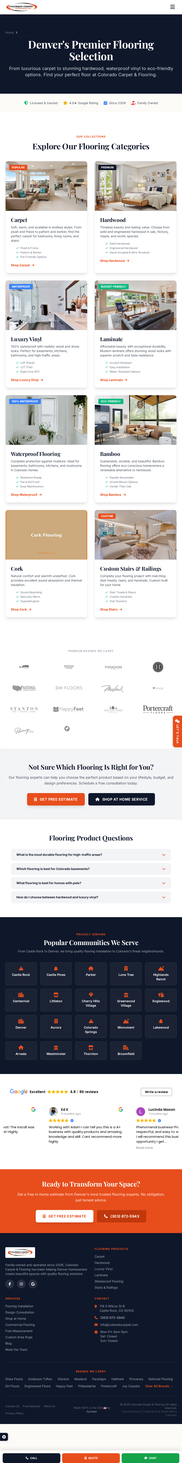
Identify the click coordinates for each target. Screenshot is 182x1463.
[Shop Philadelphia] (113, 709)
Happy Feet (64, 1386)
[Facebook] (9, 1284)
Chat (152, 1458)
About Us (49, 1406)
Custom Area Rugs (18, 1337)
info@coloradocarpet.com (119, 1325)
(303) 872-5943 (124, 1216)
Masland (80, 1379)
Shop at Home (15, 1318)
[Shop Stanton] (24, 709)
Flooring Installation (19, 1306)
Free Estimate (31, 1406)
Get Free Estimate (58, 799)
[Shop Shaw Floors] (24, 667)
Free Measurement (19, 1331)
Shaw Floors (14, 1379)
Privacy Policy (14, 1413)
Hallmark (117, 1379)
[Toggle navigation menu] (172, 7)
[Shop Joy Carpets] (68, 731)
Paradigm (99, 1379)
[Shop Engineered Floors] (158, 688)
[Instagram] (21, 1284)
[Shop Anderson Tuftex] (68, 667)
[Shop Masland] (113, 688)
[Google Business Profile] (32, 1284)
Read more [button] (106, 1148)
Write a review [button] (156, 1092)
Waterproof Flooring (109, 1281)
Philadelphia (87, 1386)
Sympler (92, 1411)
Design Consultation (19, 1312)
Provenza (136, 1379)
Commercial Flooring (20, 1325)
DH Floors (12, 1386)
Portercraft (109, 1386)
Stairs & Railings (106, 1287)
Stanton (63, 1379)
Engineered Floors (38, 1386)
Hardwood (102, 1263)
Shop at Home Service (124, 799)
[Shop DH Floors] (68, 688)
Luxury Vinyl (104, 1269)
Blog (8, 1343)
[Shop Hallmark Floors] (158, 667)
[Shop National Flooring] (24, 688)
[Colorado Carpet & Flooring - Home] (21, 7)
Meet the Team (16, 1349)
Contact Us (12, 1406)
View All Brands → (159, 1386)
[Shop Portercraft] (158, 709)
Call (33, 1458)
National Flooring (160, 1379)
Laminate (101, 1275)
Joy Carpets (131, 1386)
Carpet (100, 1256)
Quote (93, 1458)
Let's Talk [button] (177, 734)
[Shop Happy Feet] (68, 709)
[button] (4, 1437)
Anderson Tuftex (40, 1379)
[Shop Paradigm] (113, 667)
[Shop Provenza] (24, 731)
